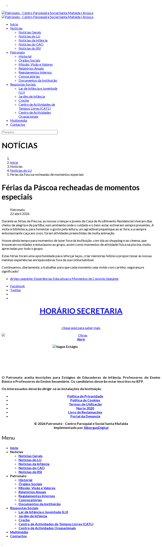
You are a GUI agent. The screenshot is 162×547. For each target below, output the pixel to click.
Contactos (17, 124)
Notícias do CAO (31, 44)
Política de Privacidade (85, 396)
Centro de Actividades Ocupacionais (35, 114)
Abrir (81, 339)
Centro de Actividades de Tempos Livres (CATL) (37, 106)
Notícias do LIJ (29, 36)
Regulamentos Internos (35, 72)
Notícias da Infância (33, 40)
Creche (24, 100)
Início (14, 24)
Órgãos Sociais (29, 60)
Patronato (17, 52)
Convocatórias (29, 76)
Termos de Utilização (85, 404)
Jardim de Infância (32, 96)
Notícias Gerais (30, 32)
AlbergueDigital (96, 427)
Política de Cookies (85, 400)
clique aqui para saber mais (81, 328)
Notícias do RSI (30, 48)
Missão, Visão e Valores (36, 64)
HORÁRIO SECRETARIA (81, 310)
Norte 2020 (85, 408)
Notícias (16, 28)
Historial (25, 56)
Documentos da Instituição (38, 80)
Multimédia (18, 120)
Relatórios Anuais (31, 68)
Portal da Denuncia (85, 416)
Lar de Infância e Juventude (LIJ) (43, 512)
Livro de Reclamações (85, 412)
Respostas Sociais (23, 84)
